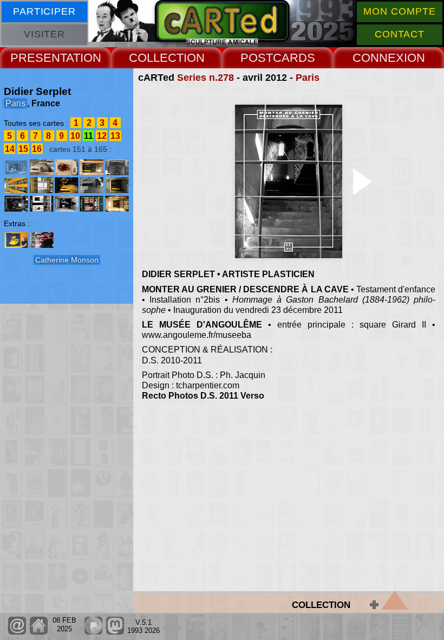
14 (10, 148)
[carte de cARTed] (16, 240)
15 (23, 148)
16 (37, 148)
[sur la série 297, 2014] (91, 204)
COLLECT (156, 58)
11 (88, 135)
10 (75, 135)
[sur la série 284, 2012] (16, 185)
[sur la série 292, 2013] (66, 204)
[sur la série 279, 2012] (41, 167)
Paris (307, 77)
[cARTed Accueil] (38, 632)
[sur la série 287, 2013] (91, 185)
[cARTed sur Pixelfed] (93, 632)
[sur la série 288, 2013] (116, 185)
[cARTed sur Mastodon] (115, 632)
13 (115, 135)
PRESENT (38, 58)
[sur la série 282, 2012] (116, 167)
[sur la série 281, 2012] (91, 167)
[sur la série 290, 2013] (16, 204)
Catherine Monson (67, 259)
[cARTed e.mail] (17, 632)
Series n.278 (205, 77)
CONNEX (378, 58)
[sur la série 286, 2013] (66, 185)
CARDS (294, 58)
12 (102, 135)
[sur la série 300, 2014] (116, 204)
